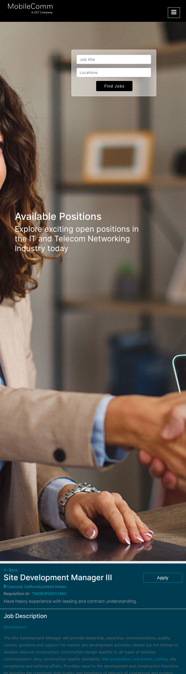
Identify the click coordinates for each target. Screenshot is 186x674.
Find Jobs (114, 86)
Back (13, 570)
